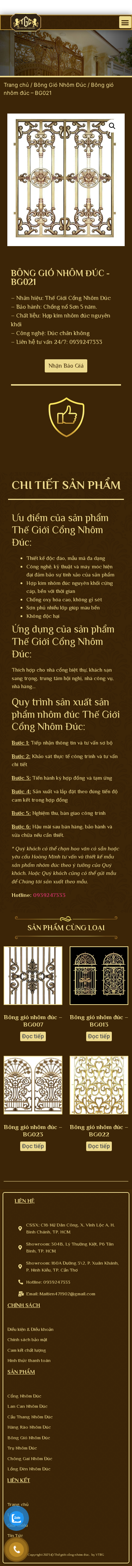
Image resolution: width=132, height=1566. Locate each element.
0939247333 (49, 895)
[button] (125, 22)
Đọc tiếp (33, 1036)
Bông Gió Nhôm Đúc (60, 85)
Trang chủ (16, 85)
